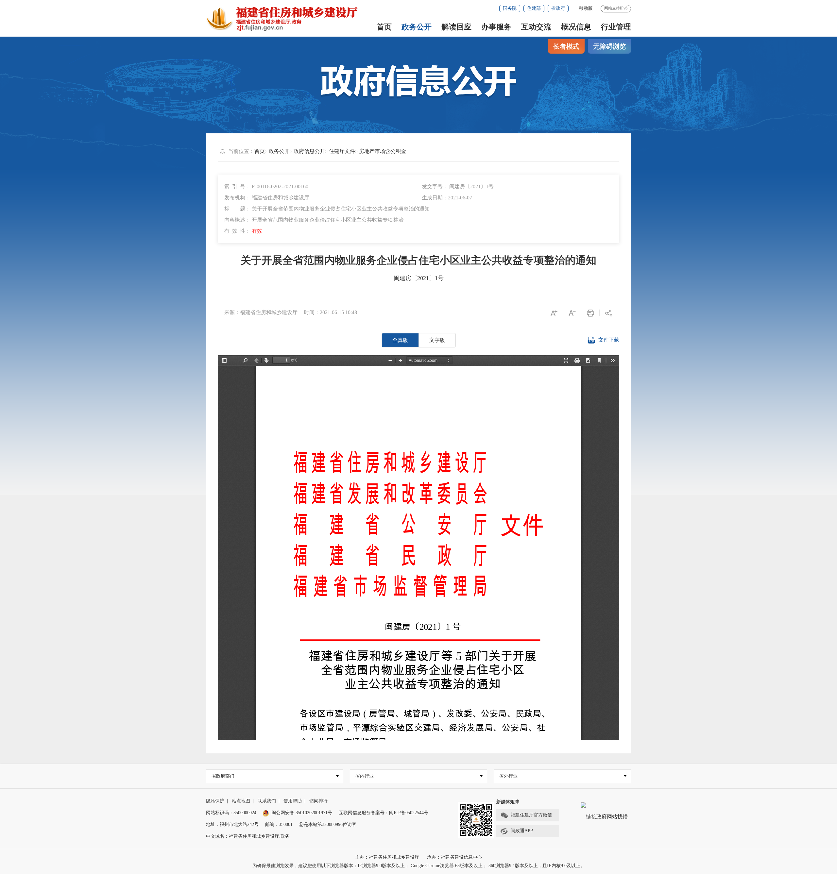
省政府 (558, 8)
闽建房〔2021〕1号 (419, 278)
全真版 (400, 340)
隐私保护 (215, 800)
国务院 (510, 8)
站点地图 (241, 800)
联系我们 (267, 800)
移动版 (586, 8)
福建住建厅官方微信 (531, 815)
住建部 (534, 8)
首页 (384, 27)
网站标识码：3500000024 (231, 812)
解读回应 (456, 27)
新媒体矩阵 (507, 801)
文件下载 (608, 340)
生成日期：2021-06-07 (447, 197)
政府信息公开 (309, 151)
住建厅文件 (342, 151)
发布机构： (266, 197)
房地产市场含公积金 (382, 151)
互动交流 (536, 27)
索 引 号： (266, 186)
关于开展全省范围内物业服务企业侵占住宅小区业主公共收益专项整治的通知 (418, 260)
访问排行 (318, 800)
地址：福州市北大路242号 (232, 824)
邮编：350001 (279, 824)
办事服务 (496, 27)
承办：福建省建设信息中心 (454, 857)
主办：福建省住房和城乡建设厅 (387, 857)
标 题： (327, 208)
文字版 (437, 340)
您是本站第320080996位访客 (327, 824)
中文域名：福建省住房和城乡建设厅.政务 (248, 836)
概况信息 (576, 27)
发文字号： (458, 186)
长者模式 (566, 46)
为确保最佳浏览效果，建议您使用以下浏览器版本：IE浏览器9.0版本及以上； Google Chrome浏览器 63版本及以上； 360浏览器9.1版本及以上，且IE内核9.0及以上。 (418, 865)
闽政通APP (522, 830)
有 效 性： (243, 231)
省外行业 (508, 776)
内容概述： (313, 220)
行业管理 (616, 27)
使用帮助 (292, 800)
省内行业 (364, 776)
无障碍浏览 (609, 46)
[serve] (285, 18)
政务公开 (416, 27)
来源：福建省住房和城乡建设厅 (261, 312)
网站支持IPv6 (615, 8)
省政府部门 (223, 776)
